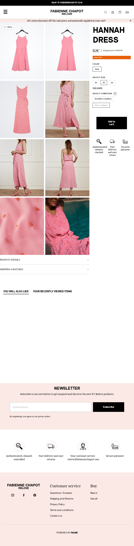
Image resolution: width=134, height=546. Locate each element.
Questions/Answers (61, 492)
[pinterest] (35, 495)
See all (93, 498)
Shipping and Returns (61, 498)
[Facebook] (23, 495)
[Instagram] (12, 495)
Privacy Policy (57, 504)
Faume (74, 532)
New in (93, 492)
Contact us (56, 515)
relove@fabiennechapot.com (83, 459)
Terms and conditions (62, 510)
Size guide (97, 88)
